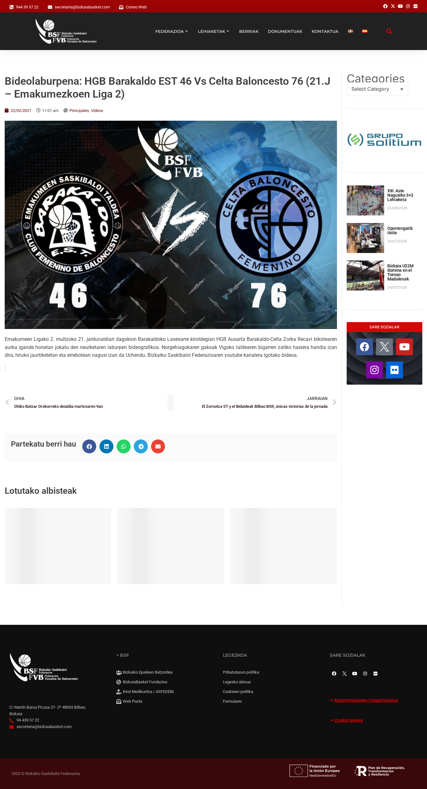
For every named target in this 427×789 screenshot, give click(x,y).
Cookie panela (348, 720)
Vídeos (97, 110)
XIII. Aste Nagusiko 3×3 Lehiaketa (400, 195)
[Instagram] (374, 370)
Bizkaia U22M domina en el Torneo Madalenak (400, 272)
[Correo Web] (121, 7)
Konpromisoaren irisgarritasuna (366, 700)
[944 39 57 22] (11, 7)
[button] (89, 446)
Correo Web (136, 7)
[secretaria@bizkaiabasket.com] (50, 7)
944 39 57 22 (27, 7)
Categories (376, 78)
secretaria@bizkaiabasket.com (82, 7)
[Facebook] (364, 346)
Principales (79, 110)
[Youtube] (404, 346)
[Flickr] (394, 370)
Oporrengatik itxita (400, 230)
